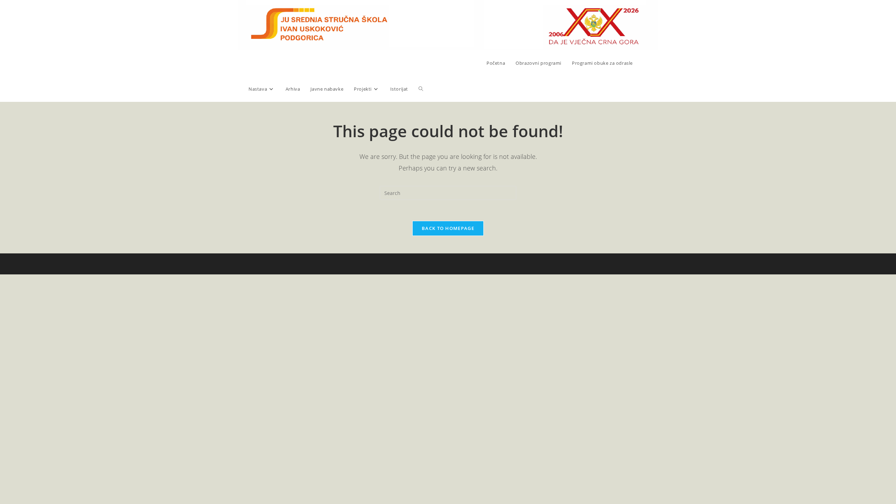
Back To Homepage (448, 228)
